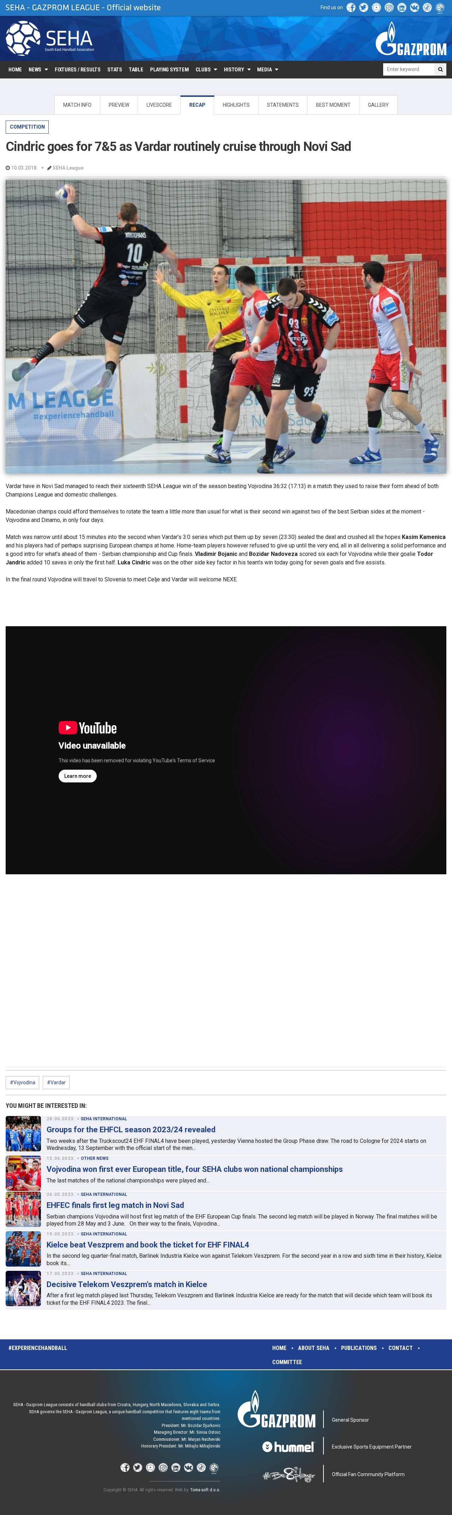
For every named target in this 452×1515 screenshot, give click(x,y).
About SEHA (313, 1348)
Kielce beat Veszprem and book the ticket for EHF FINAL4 (148, 1244)
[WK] (414, 7)
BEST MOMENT (333, 105)
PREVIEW (119, 105)
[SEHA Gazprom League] (50, 38)
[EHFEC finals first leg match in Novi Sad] (23, 1209)
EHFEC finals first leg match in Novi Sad (115, 1205)
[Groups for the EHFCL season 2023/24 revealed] (23, 1133)
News (35, 69)
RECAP (197, 105)
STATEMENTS (283, 105)
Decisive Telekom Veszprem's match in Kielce (127, 1284)
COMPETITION (27, 127)
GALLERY (378, 105)
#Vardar (56, 1082)
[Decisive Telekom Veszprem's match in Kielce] (23, 1288)
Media (264, 69)
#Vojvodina (22, 1082)
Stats (114, 69)
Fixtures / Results (78, 69)
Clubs (203, 69)
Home (15, 69)
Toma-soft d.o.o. (205, 1489)
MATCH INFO (77, 105)
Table (136, 69)
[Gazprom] (411, 38)
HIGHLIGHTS (236, 105)
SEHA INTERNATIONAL (104, 1118)
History (234, 69)
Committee (287, 1362)
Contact (400, 1348)
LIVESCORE (159, 105)
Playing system (169, 69)
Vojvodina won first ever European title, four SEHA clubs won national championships (195, 1169)
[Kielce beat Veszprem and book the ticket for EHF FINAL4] (23, 1249)
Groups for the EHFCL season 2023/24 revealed (131, 1129)
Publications (359, 1348)
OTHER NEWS (94, 1158)
